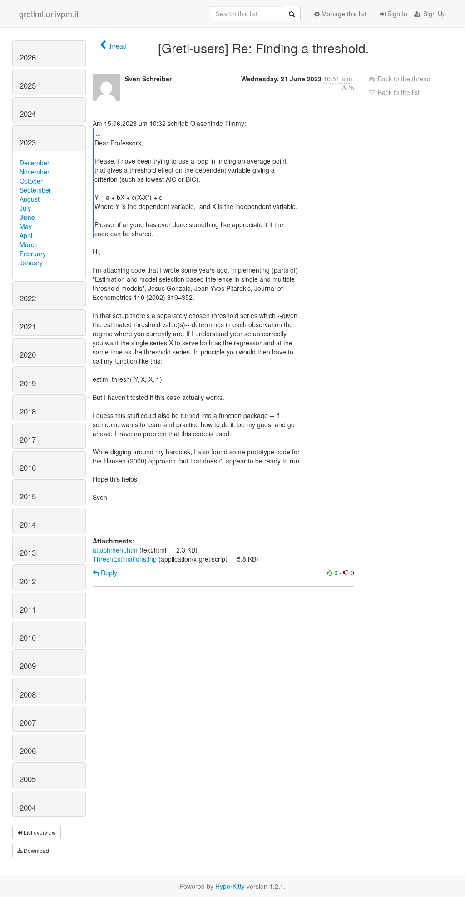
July (25, 208)
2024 (28, 113)
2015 (28, 496)
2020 (28, 354)
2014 (28, 524)
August (30, 199)
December (34, 162)
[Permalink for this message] (351, 87)
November (34, 171)
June (27, 217)
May (26, 226)
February (33, 253)
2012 (28, 581)
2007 (28, 722)
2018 (28, 411)
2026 (28, 57)
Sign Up (433, 13)
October (31, 180)
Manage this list (343, 13)
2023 (28, 142)
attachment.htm (115, 549)
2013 (28, 552)
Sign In (396, 13)
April (26, 235)
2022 (28, 298)
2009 (28, 665)
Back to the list (398, 92)
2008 (28, 694)
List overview (39, 832)
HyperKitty (230, 886)
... (98, 133)
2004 (28, 807)
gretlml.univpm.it (49, 14)
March (29, 244)
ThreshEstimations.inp (125, 558)
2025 (28, 85)
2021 (28, 326)
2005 (28, 778)
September (35, 189)
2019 (28, 383)
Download (35, 850)
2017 (28, 439)
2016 (28, 467)
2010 (28, 637)
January (31, 262)
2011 (28, 609)
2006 (28, 750)
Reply (108, 572)
